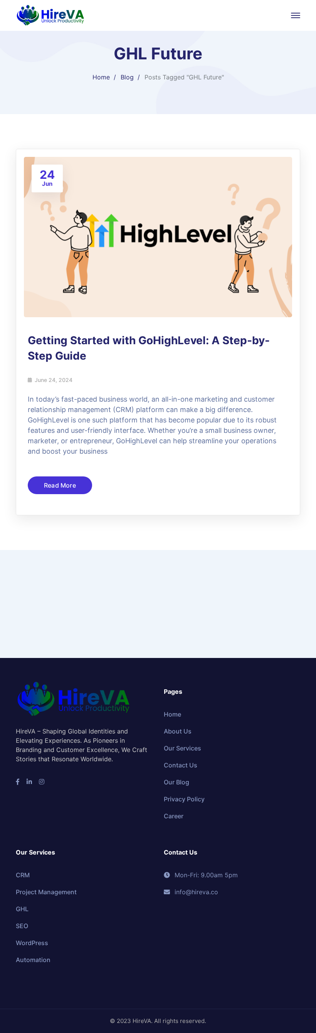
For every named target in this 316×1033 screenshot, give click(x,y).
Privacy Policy (184, 799)
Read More (60, 485)
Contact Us (180, 765)
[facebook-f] (18, 781)
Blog (127, 77)
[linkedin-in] (29, 781)
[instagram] (41, 781)
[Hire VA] (50, 15)
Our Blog (176, 782)
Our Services (182, 748)
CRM (23, 875)
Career (173, 816)
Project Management (46, 892)
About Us (178, 731)
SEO (22, 926)
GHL (22, 909)
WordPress (32, 943)
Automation (33, 960)
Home (101, 77)
